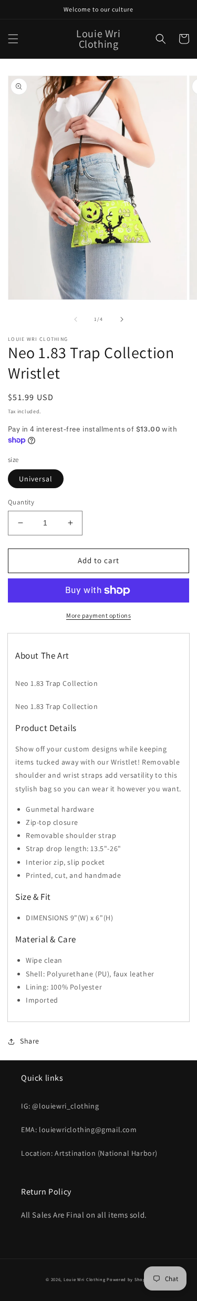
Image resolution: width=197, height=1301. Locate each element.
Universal (36, 478)
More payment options (98, 615)
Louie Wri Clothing (85, 1279)
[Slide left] (75, 319)
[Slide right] (121, 319)
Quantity (21, 502)
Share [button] (29, 1041)
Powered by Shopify (129, 1279)
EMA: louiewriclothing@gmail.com (79, 1129)
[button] (13, 38)
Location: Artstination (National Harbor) (89, 1153)
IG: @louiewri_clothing (60, 1106)
